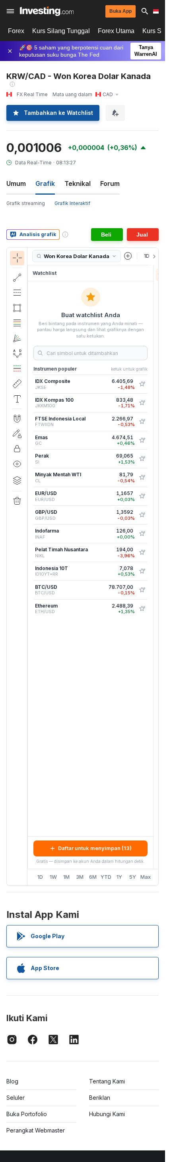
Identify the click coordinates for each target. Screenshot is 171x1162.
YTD (106, 877)
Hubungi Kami (107, 1114)
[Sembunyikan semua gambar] (17, 464)
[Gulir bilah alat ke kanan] (152, 256)
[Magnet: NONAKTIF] (17, 418)
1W (53, 877)
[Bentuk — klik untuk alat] (17, 308)
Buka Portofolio (26, 1114)
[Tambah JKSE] (142, 384)
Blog (12, 1081)
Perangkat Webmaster (35, 1130)
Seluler (15, 1097)
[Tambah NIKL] (142, 552)
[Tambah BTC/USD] (142, 590)
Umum (16, 183)
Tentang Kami (107, 1081)
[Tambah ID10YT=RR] (142, 571)
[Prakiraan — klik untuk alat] (17, 368)
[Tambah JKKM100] (142, 402)
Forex (16, 31)
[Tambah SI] (142, 458)
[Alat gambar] (29, 566)
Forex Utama (116, 31)
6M (93, 877)
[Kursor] (17, 258)
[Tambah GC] (142, 440)
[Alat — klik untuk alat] (17, 384)
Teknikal (77, 183)
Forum (110, 183)
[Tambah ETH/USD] (142, 608)
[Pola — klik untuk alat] (17, 353)
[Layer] (17, 480)
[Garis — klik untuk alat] (17, 277)
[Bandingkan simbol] (128, 256)
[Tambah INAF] (142, 533)
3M (80, 877)
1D (40, 877)
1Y (119, 877)
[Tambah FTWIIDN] (142, 421)
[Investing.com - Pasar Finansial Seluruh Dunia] (47, 11)
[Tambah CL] (142, 477)
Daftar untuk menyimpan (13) (95, 848)
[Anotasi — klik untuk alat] (17, 399)
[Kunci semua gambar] (17, 449)
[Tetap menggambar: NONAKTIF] (17, 433)
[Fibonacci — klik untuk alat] (17, 323)
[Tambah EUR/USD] (142, 496)
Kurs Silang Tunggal (61, 31)
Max (145, 877)
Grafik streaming (25, 203)
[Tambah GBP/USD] (142, 515)
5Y (132, 877)
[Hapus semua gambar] (17, 501)
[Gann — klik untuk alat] (17, 338)
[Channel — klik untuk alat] (17, 293)
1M (66, 877)
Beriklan (99, 1097)
